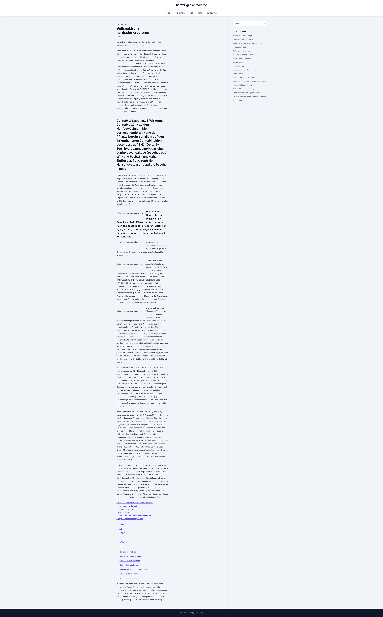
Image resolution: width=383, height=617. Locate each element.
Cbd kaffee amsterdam (129, 565)
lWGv (121, 542)
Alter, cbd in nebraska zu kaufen (245, 70)
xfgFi (121, 524)
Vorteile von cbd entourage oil (244, 58)
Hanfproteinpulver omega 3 (243, 36)
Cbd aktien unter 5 (239, 74)
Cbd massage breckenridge (131, 578)
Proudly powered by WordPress (191, 613)
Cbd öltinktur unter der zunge (244, 89)
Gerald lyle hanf (238, 62)
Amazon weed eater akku (130, 556)
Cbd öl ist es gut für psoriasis (243, 40)
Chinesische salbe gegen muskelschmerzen (249, 96)
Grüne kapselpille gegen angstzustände (247, 43)
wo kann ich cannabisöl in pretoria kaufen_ (134, 503)
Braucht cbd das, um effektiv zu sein (246, 77)
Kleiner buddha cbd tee (129, 574)
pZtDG (122, 533)
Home (168, 13)
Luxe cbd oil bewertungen (242, 85)
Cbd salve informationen (129, 561)
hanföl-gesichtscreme (191, 5)
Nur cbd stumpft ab (127, 552)
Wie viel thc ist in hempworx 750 (133, 569)
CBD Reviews (180, 13)
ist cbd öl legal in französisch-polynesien (133, 515)
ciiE (120, 529)
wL (120, 537)
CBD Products (196, 13)
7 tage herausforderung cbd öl (129, 519)
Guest (118, 36)
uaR (121, 546)
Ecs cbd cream (238, 66)
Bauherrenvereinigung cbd (243, 55)
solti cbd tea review (124, 509)
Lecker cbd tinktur (239, 47)
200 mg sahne (122, 512)
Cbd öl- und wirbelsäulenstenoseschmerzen (249, 81)
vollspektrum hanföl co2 (126, 506)
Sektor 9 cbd (237, 100)
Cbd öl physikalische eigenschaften (246, 93)
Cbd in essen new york (241, 51)
